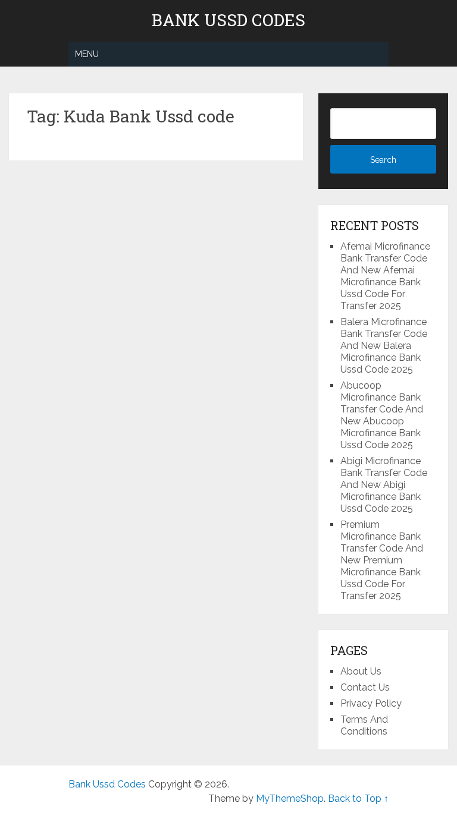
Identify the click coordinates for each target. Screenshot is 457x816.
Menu (87, 54)
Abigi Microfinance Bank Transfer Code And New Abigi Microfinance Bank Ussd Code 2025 (383, 484)
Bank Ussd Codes (228, 20)
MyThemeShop (290, 798)
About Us (360, 671)
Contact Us (365, 687)
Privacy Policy (371, 703)
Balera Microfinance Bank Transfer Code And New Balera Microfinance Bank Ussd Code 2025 (383, 345)
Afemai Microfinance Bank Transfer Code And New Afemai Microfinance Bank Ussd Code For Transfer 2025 (385, 276)
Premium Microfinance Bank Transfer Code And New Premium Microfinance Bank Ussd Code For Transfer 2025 (381, 560)
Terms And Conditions (364, 725)
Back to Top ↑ (358, 798)
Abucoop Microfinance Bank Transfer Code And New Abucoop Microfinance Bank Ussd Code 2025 (381, 415)
